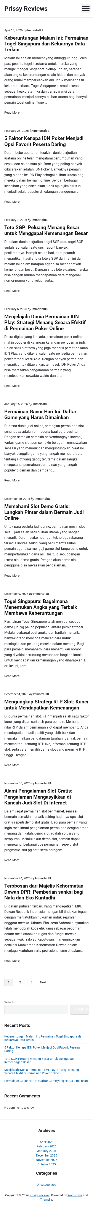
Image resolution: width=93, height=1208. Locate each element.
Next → (45, 982)
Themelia (46, 1199)
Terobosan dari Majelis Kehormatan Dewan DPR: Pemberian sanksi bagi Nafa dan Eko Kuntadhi (43, 892)
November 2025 (46, 1159)
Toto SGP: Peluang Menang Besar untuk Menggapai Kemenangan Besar (46, 230)
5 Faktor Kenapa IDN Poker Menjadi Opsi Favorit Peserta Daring (43, 141)
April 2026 (46, 1142)
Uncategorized (46, 1184)
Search (9, 1002)
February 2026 (46, 1146)
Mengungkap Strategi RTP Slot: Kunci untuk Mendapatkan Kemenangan (46, 705)
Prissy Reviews (40, 1195)
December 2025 (46, 1155)
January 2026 (46, 1151)
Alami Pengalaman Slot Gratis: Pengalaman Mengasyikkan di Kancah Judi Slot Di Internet (38, 797)
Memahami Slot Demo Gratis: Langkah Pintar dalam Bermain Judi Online (44, 512)
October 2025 (46, 1164)
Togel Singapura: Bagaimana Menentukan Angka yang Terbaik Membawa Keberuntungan (40, 607)
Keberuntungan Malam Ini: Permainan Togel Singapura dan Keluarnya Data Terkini (46, 44)
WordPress (74, 1195)
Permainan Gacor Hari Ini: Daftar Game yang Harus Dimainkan (40, 414)
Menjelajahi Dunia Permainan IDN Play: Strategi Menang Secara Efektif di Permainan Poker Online (45, 322)
